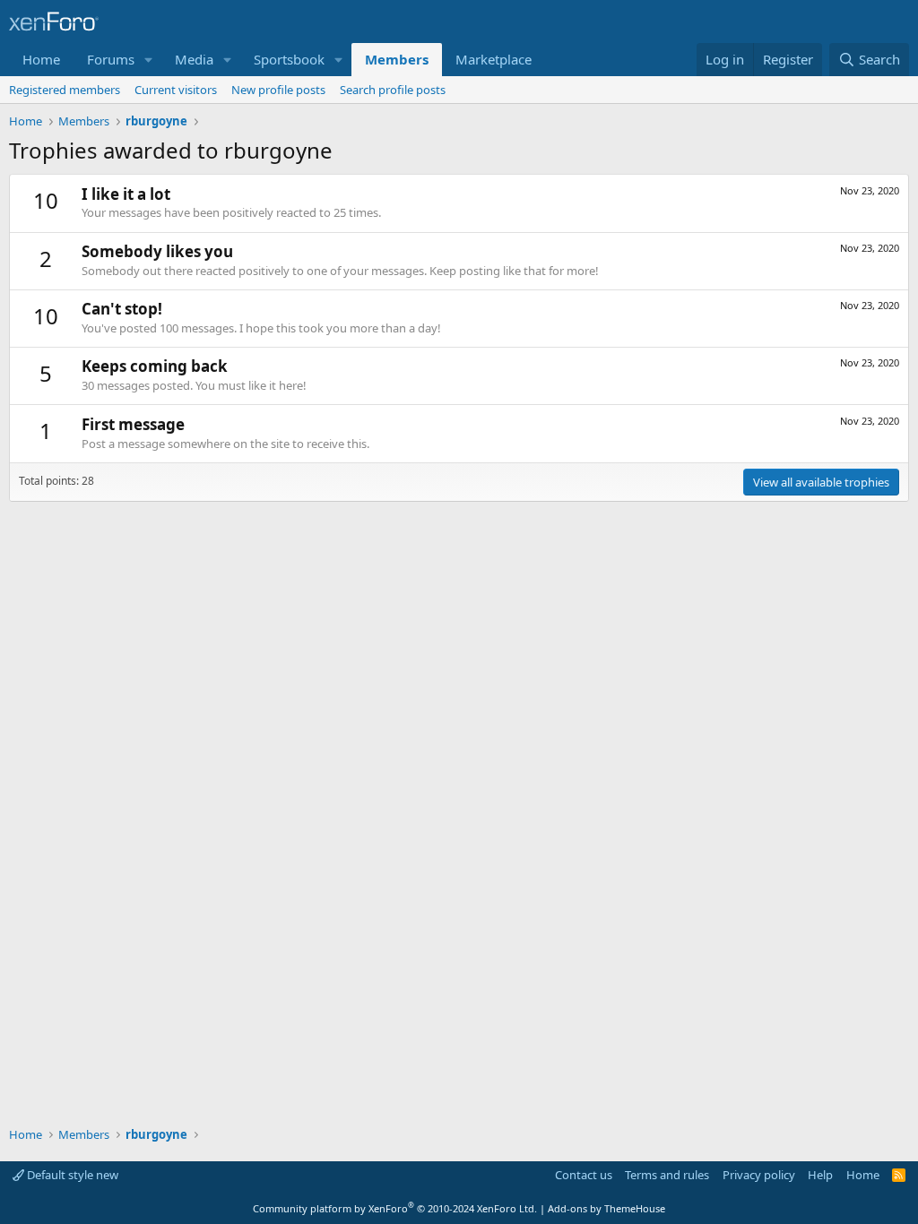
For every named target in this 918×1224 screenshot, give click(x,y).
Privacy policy (759, 1175)
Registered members (64, 90)
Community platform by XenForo (395, 1208)
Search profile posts (393, 90)
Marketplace (493, 59)
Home (41, 59)
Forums (110, 59)
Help (820, 1175)
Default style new (71, 1175)
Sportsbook (289, 59)
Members (397, 59)
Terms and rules (667, 1175)
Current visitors (175, 90)
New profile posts (278, 90)
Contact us (583, 1175)
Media (194, 59)
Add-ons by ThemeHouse (606, 1208)
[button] (148, 59)
